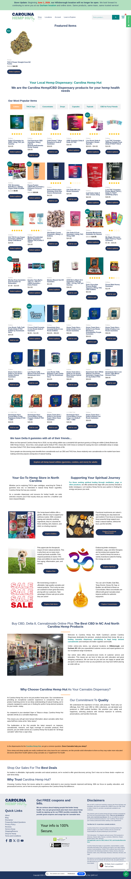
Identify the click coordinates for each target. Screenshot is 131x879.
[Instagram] (18, 840)
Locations (48, 17)
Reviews (128, 20)
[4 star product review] (94, 135)
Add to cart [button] (33, 155)
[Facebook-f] (6, 840)
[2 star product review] (114, 231)
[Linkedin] (10, 840)
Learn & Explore (70, 17)
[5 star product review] (36, 135)
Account (58, 17)
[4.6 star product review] (16, 135)
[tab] (16, 106)
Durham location (48, 5)
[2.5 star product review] (114, 279)
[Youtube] (22, 840)
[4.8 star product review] (55, 135)
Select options (14, 72)
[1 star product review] (75, 184)
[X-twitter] (14, 840)
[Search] (115, 17)
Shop (40, 17)
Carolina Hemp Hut (33, 746)
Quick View (21, 54)
